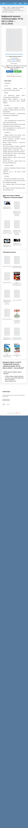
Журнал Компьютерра (15, 56)
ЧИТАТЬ (18, 71)
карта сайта (17, 395)
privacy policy (5, 396)
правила (22, 395)
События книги (14, 63)
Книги (8, 7)
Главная (4, 7)
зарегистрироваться (10, 381)
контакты (12, 395)
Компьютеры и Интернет (17, 7)
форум (7, 395)
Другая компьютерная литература (11, 9)
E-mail (7, 404)
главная (4, 395)
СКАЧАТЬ (10, 71)
